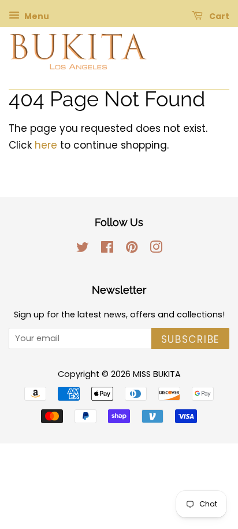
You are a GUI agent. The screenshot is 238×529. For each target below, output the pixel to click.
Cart (218, 16)
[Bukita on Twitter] (82, 249)
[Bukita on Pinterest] (131, 249)
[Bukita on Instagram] (156, 249)
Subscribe (190, 339)
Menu (36, 16)
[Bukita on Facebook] (107, 249)
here (46, 145)
